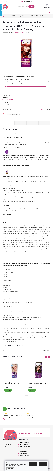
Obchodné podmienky (24, 442)
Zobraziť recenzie (16, 410)
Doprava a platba (23, 449)
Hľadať (31, 6)
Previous (46, 357)
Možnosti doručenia (9, 99)
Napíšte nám (5, 1)
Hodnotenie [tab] (20, 122)
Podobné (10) (43, 122)
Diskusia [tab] (32, 122)
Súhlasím (43, 464)
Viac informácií (16, 465)
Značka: (45, 109)
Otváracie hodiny (7, 444)
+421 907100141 (39, 433)
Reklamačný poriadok (24, 444)
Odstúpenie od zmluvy (24, 455)
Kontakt (5, 448)
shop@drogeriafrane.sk (25, 433)
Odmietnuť (33, 464)
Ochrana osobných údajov (25, 446)
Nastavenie (10, 468)
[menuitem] (7, 12)
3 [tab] (26, 395)
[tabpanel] (14, 376)
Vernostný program (24, 448)
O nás (5, 446)
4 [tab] (27, 395)
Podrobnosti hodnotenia (19, 32)
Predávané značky (23, 451)
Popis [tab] (8, 122)
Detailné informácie (7, 90)
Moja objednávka (23, 453)
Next (49, 357)
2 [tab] (25, 395)
